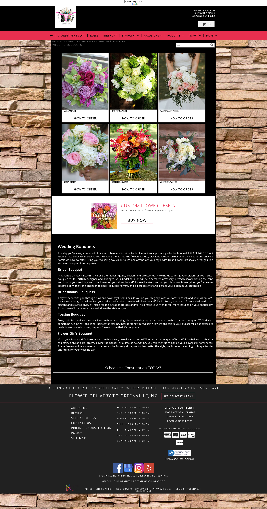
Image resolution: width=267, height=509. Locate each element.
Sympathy (129, 35)
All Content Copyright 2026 (103, 488)
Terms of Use (143, 491)
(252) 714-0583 (207, 15)
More (210, 35)
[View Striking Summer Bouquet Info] (133, 152)
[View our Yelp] (149, 471)
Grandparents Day (71, 35)
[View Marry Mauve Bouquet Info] (85, 81)
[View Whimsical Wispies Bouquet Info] (182, 152)
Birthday (110, 35)
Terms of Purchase (186, 488)
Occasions (151, 35)
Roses (94, 35)
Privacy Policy (162, 488)
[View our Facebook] (118, 471)
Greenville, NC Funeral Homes (117, 475)
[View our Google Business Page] (128, 471)
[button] (206, 24)
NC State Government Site (149, 481)
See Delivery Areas (178, 396)
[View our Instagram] (139, 471)
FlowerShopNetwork (136, 488)
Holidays (173, 35)
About (193, 35)
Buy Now (137, 220)
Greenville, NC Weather (116, 481)
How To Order (85, 118)
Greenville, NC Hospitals (153, 475)
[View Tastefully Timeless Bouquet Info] (182, 81)
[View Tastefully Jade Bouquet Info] (133, 81)
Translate (143, 4)
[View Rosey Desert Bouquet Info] (85, 152)
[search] (212, 45)
